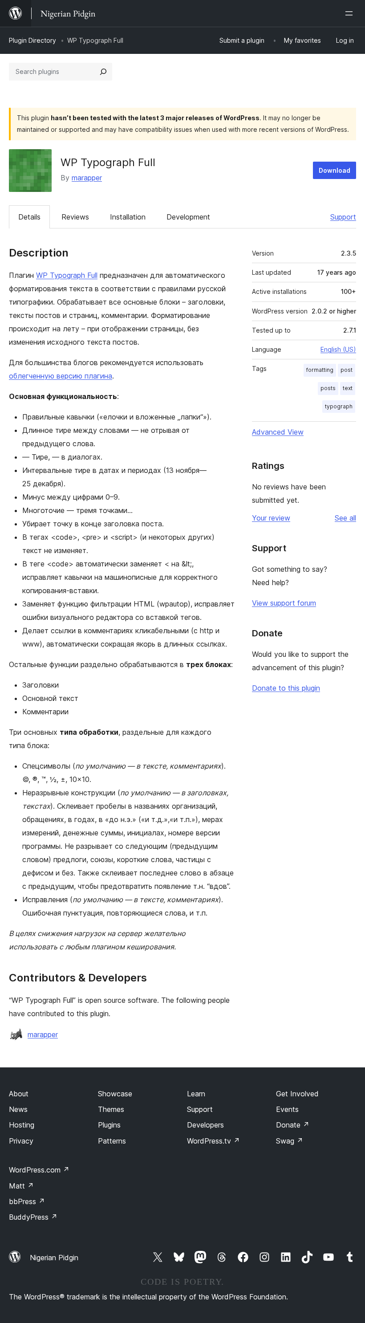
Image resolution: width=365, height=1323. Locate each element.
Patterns (112, 1140)
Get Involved (297, 1093)
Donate (292, 1124)
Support (343, 216)
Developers (205, 1124)
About (18, 1093)
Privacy (21, 1140)
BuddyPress (33, 1217)
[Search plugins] (103, 72)
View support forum (284, 602)
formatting (319, 369)
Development (188, 216)
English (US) (338, 349)
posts (328, 388)
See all (345, 517)
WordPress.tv (213, 1140)
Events (287, 1109)
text (348, 388)
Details (29, 216)
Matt (21, 1185)
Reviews (75, 216)
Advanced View (278, 431)
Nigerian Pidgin (54, 1257)
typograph (339, 406)
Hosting (21, 1124)
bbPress (27, 1201)
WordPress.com (39, 1169)
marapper (87, 177)
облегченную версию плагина (60, 375)
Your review (271, 517)
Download (334, 170)
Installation (128, 216)
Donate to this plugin (286, 688)
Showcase (115, 1093)
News (18, 1109)
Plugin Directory (32, 40)
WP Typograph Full (66, 275)
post (347, 369)
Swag (289, 1140)
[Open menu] (351, 13)
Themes (111, 1109)
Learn (196, 1093)
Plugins (109, 1124)
